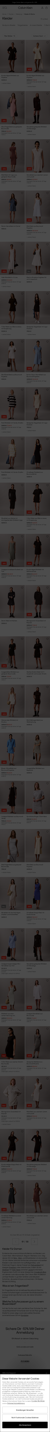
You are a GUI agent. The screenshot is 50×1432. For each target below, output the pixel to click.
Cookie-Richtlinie (38, 1401)
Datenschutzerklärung (16, 1403)
